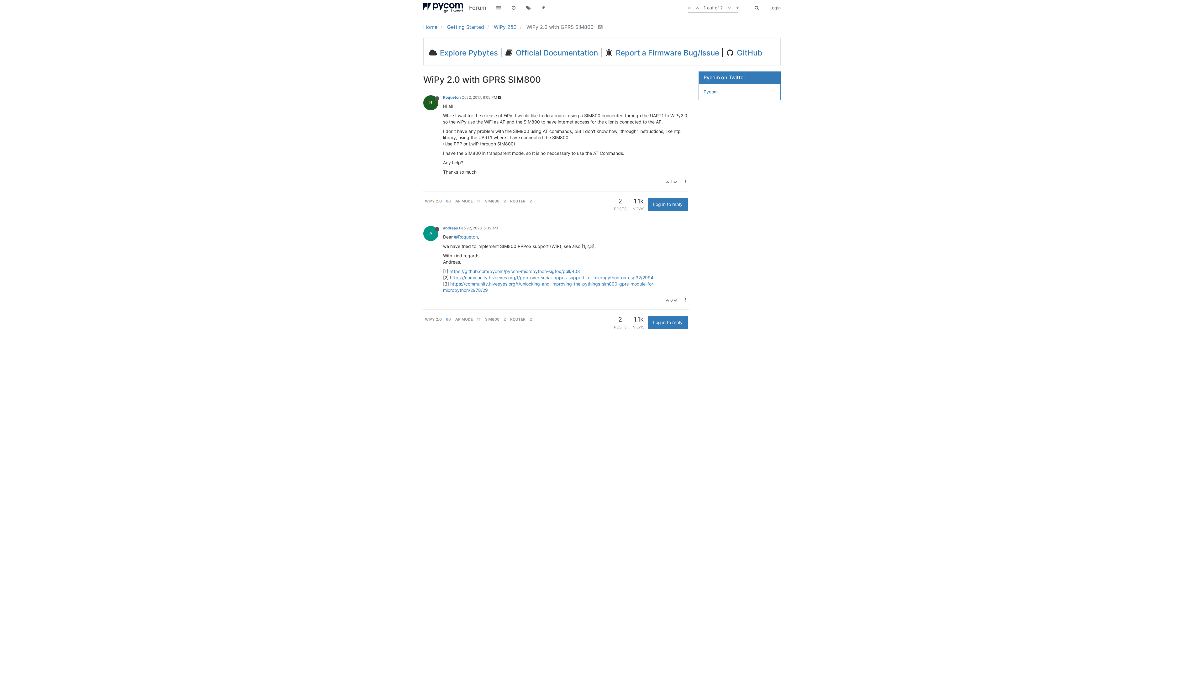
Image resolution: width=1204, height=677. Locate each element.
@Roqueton (466, 236)
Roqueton (452, 97)
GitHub (748, 52)
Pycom (711, 91)
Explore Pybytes (468, 52)
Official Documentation (556, 52)
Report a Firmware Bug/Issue (666, 52)
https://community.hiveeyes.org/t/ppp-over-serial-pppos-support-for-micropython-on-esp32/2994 (551, 277)
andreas (450, 228)
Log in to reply (668, 204)
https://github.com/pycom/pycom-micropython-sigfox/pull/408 (515, 271)
